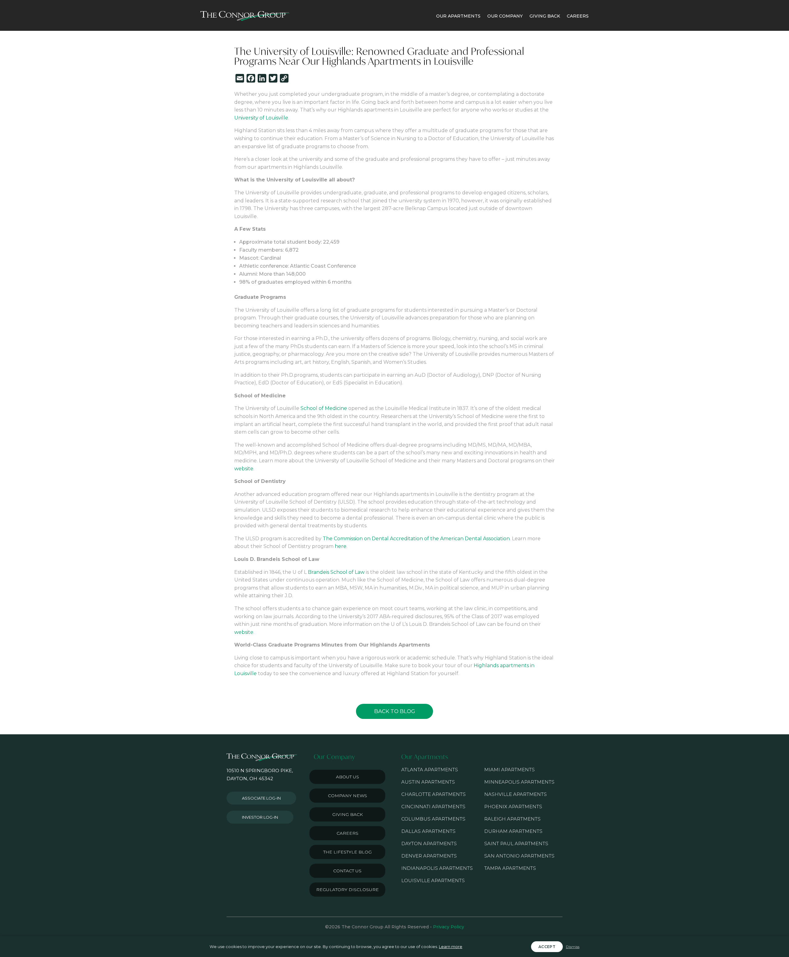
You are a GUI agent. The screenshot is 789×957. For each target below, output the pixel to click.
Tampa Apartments (510, 868)
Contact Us (347, 871)
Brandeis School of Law (336, 572)
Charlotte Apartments (433, 794)
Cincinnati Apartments (433, 806)
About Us (347, 777)
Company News (347, 795)
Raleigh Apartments (512, 819)
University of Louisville (261, 118)
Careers (347, 833)
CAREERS (578, 16)
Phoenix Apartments (513, 806)
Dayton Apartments (429, 843)
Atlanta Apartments (429, 769)
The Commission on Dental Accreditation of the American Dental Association (416, 538)
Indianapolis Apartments (437, 868)
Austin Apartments (428, 782)
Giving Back (347, 814)
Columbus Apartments (433, 819)
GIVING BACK (544, 16)
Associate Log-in (261, 798)
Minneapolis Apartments (519, 782)
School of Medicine (323, 408)
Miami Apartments (509, 769)
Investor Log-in (260, 817)
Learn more (450, 946)
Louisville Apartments (433, 880)
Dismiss (572, 946)
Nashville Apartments (515, 794)
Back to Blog (394, 711)
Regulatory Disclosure (347, 889)
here (340, 546)
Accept (546, 946)
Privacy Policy (448, 927)
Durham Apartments (513, 831)
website (243, 469)
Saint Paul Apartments (516, 843)
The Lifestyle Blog (347, 852)
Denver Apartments (429, 856)
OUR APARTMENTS (458, 16)
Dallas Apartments (428, 831)
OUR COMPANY (505, 16)
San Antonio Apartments (519, 856)
